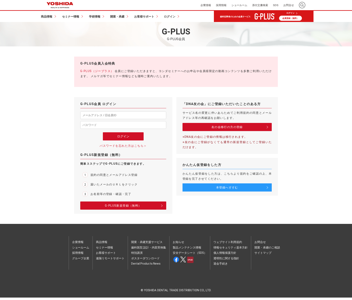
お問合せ (260, 242)
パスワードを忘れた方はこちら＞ (123, 145)
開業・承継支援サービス (147, 242)
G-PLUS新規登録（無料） (123, 205)
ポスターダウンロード (145, 258)
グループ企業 (80, 258)
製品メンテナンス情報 (187, 247)
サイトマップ (263, 252)
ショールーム (80, 247)
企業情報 (78, 242)
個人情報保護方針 (224, 252)
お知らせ (178, 242)
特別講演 (137, 252)
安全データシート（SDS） (190, 252)
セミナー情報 (104, 247)
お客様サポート (106, 252)
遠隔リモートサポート (110, 258)
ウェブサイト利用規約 (227, 242)
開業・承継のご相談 (267, 247)
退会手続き (220, 263)
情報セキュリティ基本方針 (230, 247)
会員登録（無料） (290, 18)
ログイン (290, 13)
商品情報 (101, 242)
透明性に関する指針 (226, 258)
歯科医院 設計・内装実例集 (148, 247)
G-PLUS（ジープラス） (97, 71)
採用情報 (78, 252)
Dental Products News (146, 263)
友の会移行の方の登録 (227, 127)
